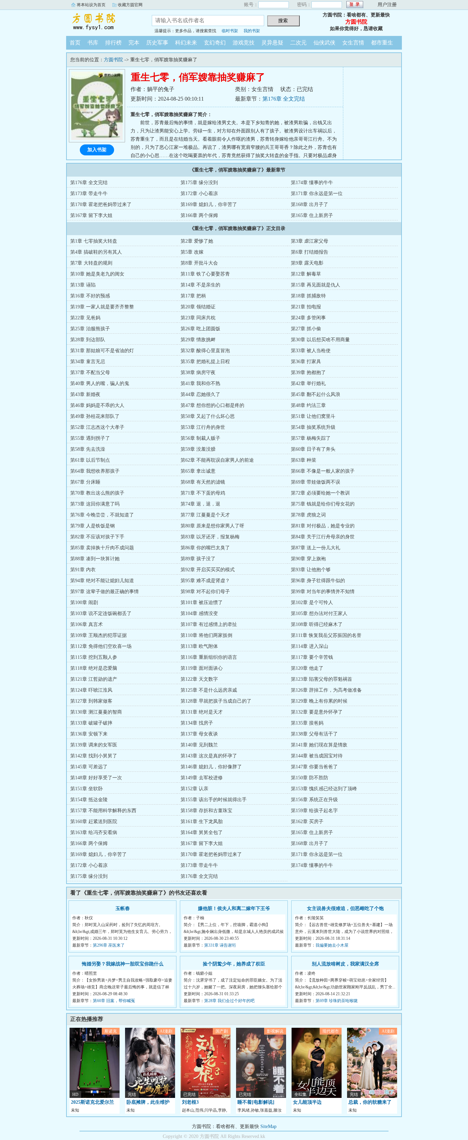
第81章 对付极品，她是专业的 (323, 525)
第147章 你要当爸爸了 (314, 766)
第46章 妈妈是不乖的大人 (97, 405)
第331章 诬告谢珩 (220, 945)
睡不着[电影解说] (255, 1102)
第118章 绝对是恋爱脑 (93, 668)
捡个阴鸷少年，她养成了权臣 (234, 963)
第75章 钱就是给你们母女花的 (323, 504)
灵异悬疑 (272, 43)
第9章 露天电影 (307, 263)
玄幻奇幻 (215, 43)
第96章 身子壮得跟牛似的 (318, 580)
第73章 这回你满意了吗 (95, 504)
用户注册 (387, 4)
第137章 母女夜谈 (199, 733)
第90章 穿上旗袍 (308, 558)
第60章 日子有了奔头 (313, 449)
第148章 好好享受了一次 (96, 777)
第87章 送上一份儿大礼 (315, 547)
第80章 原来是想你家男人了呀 (212, 525)
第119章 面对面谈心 (202, 668)
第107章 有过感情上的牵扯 (209, 624)
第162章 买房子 (307, 821)
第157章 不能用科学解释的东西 (103, 810)
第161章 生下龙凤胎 (202, 821)
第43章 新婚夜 (85, 394)
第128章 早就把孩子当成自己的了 (216, 701)
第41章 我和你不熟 (200, 383)
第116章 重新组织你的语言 (209, 657)
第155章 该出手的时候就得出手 (214, 799)
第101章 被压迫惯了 (202, 602)
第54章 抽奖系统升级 (313, 427)
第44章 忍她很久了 (200, 394)
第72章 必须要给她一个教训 (320, 493)
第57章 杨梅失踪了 (311, 438)
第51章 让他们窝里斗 (313, 416)
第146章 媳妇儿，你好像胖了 (211, 766)
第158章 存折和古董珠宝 (206, 810)
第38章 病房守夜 (198, 372)
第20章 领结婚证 (198, 306)
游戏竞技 (244, 43)
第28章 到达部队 (87, 339)
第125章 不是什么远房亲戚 (209, 690)
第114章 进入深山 (309, 646)
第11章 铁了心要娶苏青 (205, 274)
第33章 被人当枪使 (311, 350)
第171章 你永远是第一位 (317, 193)
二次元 (298, 43)
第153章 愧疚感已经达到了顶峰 (324, 788)
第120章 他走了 (307, 668)
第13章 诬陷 (83, 284)
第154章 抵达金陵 (89, 799)
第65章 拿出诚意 (198, 471)
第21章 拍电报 (306, 306)
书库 (92, 43)
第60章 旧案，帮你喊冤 (114, 1000)
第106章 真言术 (86, 624)
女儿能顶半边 (307, 1102)
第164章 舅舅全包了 (202, 832)
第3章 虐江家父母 (309, 241)
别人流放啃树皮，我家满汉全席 (345, 963)
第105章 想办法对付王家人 (319, 613)
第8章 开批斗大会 (199, 263)
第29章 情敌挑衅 (198, 339)
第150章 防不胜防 (309, 777)
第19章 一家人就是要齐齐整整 (102, 306)
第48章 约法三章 (308, 405)
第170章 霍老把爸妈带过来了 (101, 204)
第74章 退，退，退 (200, 504)
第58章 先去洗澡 (87, 449)
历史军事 (157, 43)
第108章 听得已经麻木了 (317, 624)
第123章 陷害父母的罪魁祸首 (321, 679)
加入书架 (97, 149)
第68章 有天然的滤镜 (203, 482)
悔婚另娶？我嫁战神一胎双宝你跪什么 (122, 963)
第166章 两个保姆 (199, 215)
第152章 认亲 (194, 788)
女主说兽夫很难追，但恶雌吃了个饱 (345, 908)
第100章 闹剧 (84, 602)
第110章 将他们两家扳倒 (206, 635)
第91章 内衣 (83, 569)
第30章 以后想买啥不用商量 (320, 339)
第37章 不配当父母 (90, 372)
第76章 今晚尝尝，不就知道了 (102, 514)
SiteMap (268, 1126)
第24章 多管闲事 (308, 317)
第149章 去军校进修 (202, 777)
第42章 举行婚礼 (308, 383)
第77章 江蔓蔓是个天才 (205, 514)
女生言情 (353, 43)
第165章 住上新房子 (312, 215)
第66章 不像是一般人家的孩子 (323, 471)
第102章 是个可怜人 (312, 602)
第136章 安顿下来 (89, 733)
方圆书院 (103, 22)
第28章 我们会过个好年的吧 (229, 1000)
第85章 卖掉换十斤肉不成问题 (102, 547)
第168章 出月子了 (309, 204)
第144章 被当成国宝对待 (317, 755)
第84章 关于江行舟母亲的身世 (323, 536)
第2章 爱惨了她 (197, 241)
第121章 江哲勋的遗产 (93, 679)
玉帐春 (122, 908)
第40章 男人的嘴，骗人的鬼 (99, 383)
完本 (133, 43)
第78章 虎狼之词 (308, 514)
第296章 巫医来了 (109, 945)
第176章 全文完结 (283, 99)
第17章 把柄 (193, 295)
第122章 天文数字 (199, 679)
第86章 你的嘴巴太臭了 (205, 547)
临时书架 (230, 30)
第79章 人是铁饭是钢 (92, 525)
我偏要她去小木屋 (332, 945)
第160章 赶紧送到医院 (93, 821)
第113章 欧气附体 (199, 646)
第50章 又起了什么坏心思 (208, 416)
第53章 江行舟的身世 (203, 427)
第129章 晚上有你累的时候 (319, 701)
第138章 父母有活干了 (314, 733)
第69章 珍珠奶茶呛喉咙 (337, 1000)
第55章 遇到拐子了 (90, 438)
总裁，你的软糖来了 (370, 1102)
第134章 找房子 (197, 723)
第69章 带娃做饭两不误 (315, 482)
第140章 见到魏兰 (199, 744)
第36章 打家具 (306, 361)
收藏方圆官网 (130, 4)
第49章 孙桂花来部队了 (95, 416)
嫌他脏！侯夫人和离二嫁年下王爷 (234, 908)
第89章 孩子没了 (198, 558)
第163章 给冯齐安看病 (93, 832)
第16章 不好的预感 (90, 295)
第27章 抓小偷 (306, 328)
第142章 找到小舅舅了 (93, 755)
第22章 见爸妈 (85, 317)
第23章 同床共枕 (198, 317)
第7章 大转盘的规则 (91, 263)
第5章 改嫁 (192, 252)
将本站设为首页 (91, 4)
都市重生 (382, 43)
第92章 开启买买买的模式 (208, 569)
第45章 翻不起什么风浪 (315, 394)
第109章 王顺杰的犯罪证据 (98, 635)
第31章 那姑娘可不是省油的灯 (102, 350)
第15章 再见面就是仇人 (315, 284)
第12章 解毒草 (306, 274)
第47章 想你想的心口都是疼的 (212, 405)
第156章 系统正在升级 (314, 799)
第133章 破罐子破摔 (91, 723)
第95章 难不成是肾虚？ (205, 580)
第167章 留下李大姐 (91, 215)
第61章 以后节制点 (90, 460)
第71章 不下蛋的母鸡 (203, 493)
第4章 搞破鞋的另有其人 (96, 252)
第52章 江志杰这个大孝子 (97, 427)
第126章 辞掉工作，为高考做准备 (326, 690)
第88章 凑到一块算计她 (95, 558)
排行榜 (113, 43)
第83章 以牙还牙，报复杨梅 (210, 536)
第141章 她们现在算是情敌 (319, 744)
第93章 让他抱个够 (311, 569)
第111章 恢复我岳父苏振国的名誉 (326, 635)
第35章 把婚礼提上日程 (205, 361)
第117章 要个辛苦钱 (312, 657)
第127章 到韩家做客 (91, 701)
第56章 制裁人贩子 (200, 438)
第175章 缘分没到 (199, 182)
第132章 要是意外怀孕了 (317, 712)
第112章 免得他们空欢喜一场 (101, 646)
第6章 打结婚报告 (309, 252)
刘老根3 (190, 1102)
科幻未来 (186, 43)
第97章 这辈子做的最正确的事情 (104, 591)
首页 (75, 43)
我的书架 (252, 30)
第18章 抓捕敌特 (308, 295)
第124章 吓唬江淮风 (91, 690)
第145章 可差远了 (89, 766)
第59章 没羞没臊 (198, 449)
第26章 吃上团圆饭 (200, 328)
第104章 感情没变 (199, 613)
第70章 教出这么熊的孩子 (97, 493)
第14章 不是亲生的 (200, 284)
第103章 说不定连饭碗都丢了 (101, 613)
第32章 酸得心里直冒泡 (205, 350)
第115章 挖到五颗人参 (93, 657)
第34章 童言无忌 (87, 361)
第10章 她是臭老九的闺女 (97, 274)
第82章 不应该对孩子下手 (97, 536)
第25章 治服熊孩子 (90, 328)
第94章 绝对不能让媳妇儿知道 (102, 580)
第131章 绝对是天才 (202, 712)
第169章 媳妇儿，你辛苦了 (209, 204)
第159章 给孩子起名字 (314, 810)
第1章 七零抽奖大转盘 (93, 241)
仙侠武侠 (324, 43)
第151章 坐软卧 (86, 788)
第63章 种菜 (303, 460)
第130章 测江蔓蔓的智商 (96, 712)
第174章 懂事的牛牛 (312, 182)
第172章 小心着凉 (199, 193)
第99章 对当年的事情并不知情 (323, 591)
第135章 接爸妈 (307, 723)
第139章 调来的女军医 (93, 744)
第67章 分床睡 (85, 482)
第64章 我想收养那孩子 (95, 471)
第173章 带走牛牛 (89, 193)
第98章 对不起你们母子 (205, 591)
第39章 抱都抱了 (308, 372)
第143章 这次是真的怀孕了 (209, 755)
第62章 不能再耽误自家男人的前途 (217, 460)
